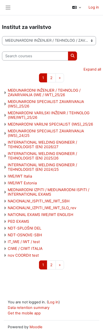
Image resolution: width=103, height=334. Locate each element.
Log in (93, 7)
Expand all (92, 69)
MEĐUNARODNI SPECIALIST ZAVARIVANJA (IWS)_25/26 (46, 103)
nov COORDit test (23, 255)
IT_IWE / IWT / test (24, 241)
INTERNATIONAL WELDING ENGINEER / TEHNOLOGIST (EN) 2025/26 (42, 155)
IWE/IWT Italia (20, 176)
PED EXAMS (18, 221)
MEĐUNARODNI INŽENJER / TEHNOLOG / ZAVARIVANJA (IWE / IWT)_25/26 (44, 92)
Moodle (36, 327)
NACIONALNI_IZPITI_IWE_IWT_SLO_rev (42, 207)
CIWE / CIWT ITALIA (25, 248)
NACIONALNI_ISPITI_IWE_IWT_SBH (39, 201)
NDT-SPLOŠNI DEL (24, 228)
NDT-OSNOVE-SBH (25, 235)
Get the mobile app (24, 313)
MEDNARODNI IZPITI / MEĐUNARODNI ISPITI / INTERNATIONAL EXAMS (48, 192)
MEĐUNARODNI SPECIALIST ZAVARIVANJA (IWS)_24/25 (46, 133)
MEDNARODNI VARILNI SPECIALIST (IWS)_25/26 (50, 124)
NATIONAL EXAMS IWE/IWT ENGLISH (40, 214)
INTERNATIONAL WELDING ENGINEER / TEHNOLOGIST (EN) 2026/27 (42, 144)
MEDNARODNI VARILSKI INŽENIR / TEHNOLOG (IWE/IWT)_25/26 (49, 115)
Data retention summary (29, 307)
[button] (76, 7)
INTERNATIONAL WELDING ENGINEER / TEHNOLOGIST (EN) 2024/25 (42, 167)
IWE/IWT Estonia (22, 183)
